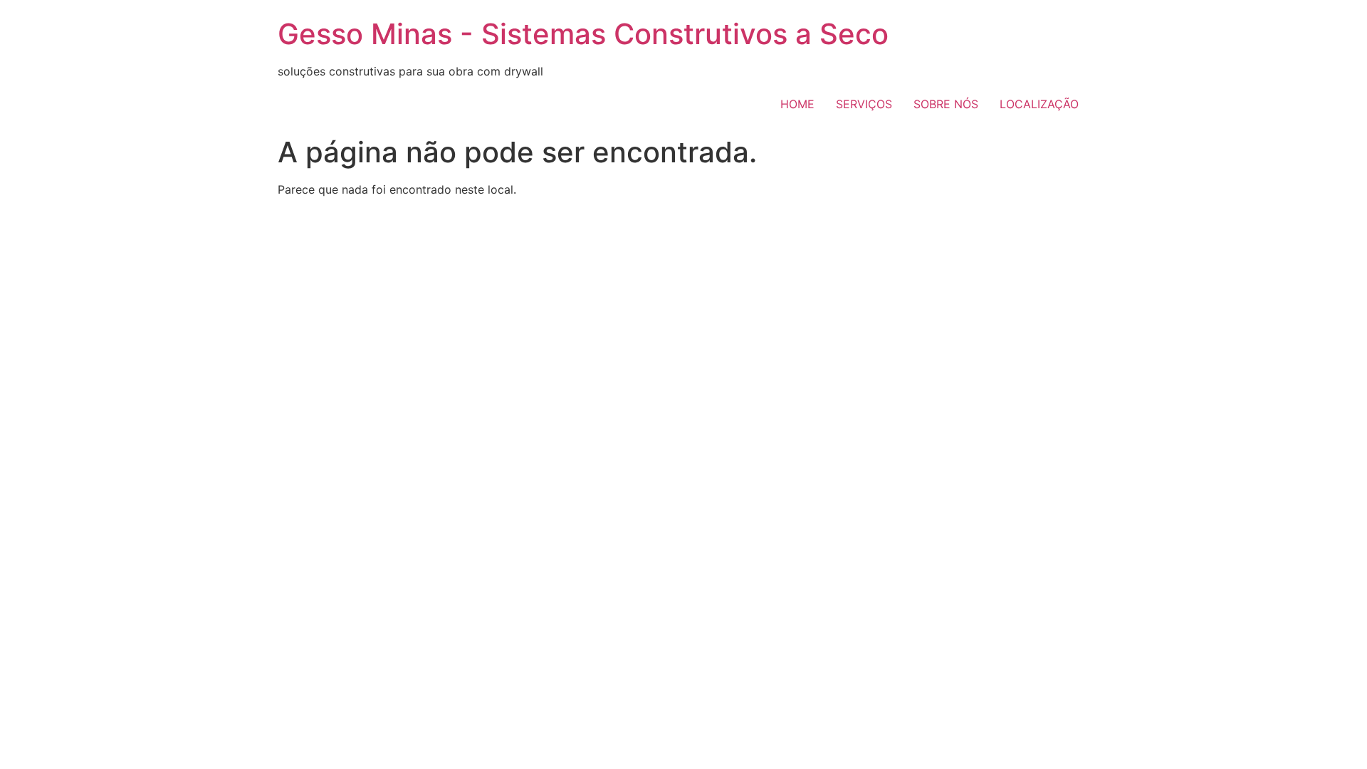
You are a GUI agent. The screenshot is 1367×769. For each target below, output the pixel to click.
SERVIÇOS (864, 104)
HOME (797, 104)
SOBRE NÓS (945, 104)
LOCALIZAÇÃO (1039, 104)
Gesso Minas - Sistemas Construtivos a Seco (583, 33)
